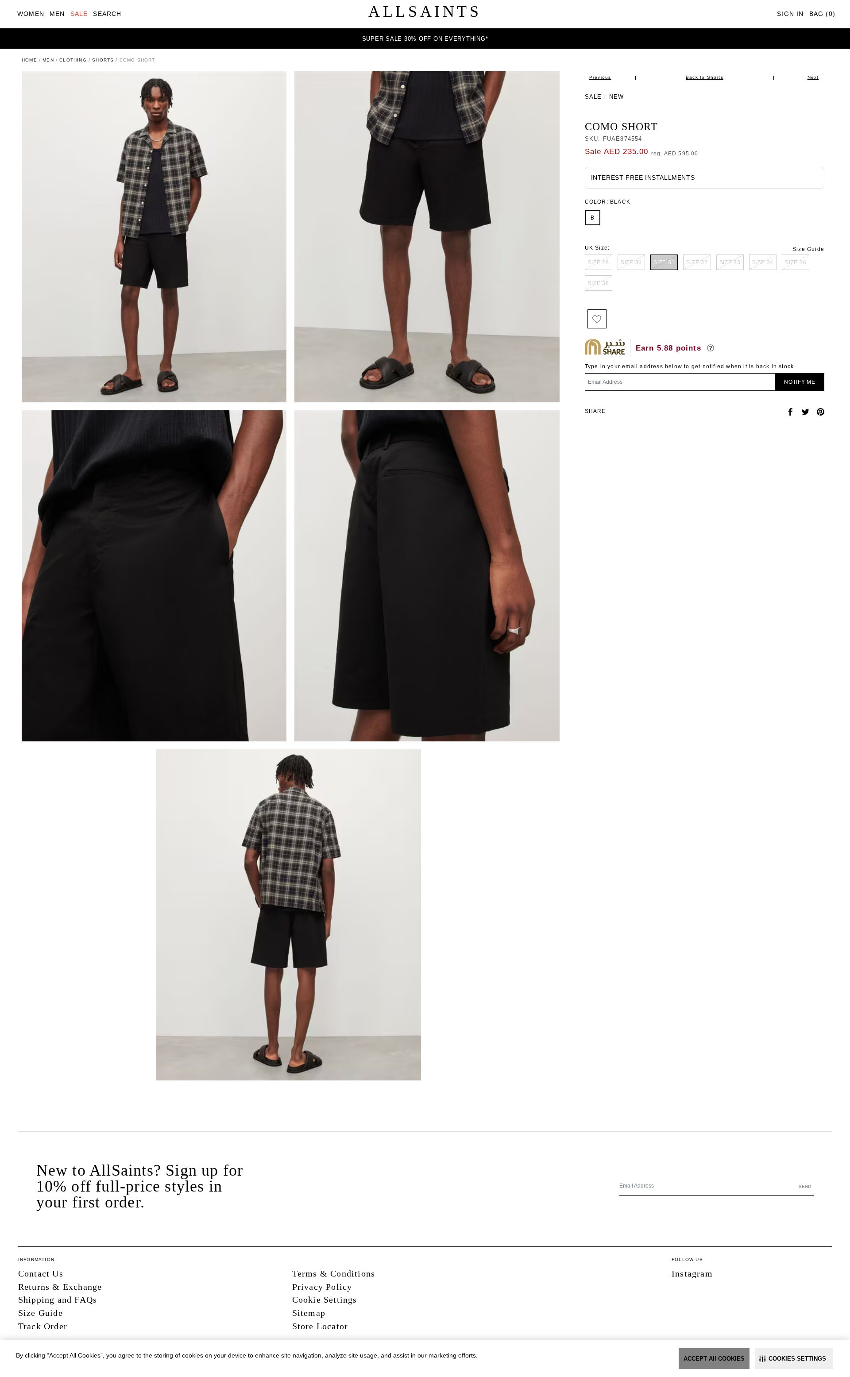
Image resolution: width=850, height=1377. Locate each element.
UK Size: (597, 248)
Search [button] (107, 13)
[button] (794, 1358)
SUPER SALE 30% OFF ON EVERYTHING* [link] (425, 38)
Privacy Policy (322, 1287)
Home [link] (29, 60)
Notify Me (799, 382)
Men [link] (48, 60)
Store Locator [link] (320, 1326)
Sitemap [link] (308, 1313)
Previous (600, 77)
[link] (30, 14)
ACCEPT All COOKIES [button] (714, 1358)
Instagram (692, 1273)
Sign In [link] (790, 13)
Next (813, 77)
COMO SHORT (621, 126)
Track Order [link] (42, 1326)
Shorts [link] (103, 60)
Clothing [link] (73, 60)
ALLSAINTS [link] (424, 11)
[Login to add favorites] (597, 318)
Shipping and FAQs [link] (57, 1299)
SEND (805, 1186)
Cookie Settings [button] (324, 1299)
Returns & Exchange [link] (60, 1287)
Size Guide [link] (808, 249)
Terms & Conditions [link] (333, 1273)
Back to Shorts (704, 77)
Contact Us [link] (40, 1273)
